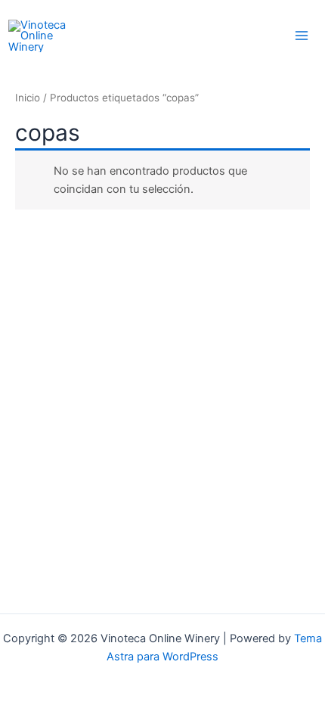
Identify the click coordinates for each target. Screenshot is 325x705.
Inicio (27, 98)
